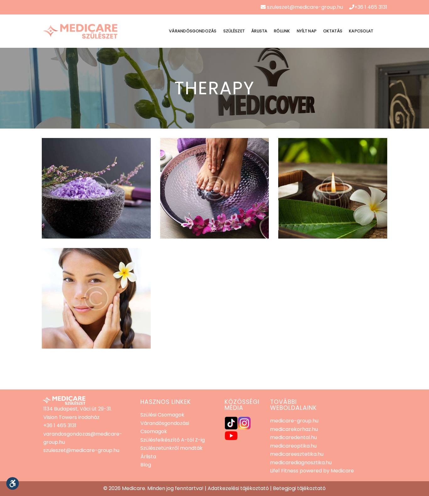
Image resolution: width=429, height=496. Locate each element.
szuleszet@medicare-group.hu (304, 7)
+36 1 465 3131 (370, 7)
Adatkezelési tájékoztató (238, 488)
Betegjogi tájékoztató (299, 488)
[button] (12, 483)
